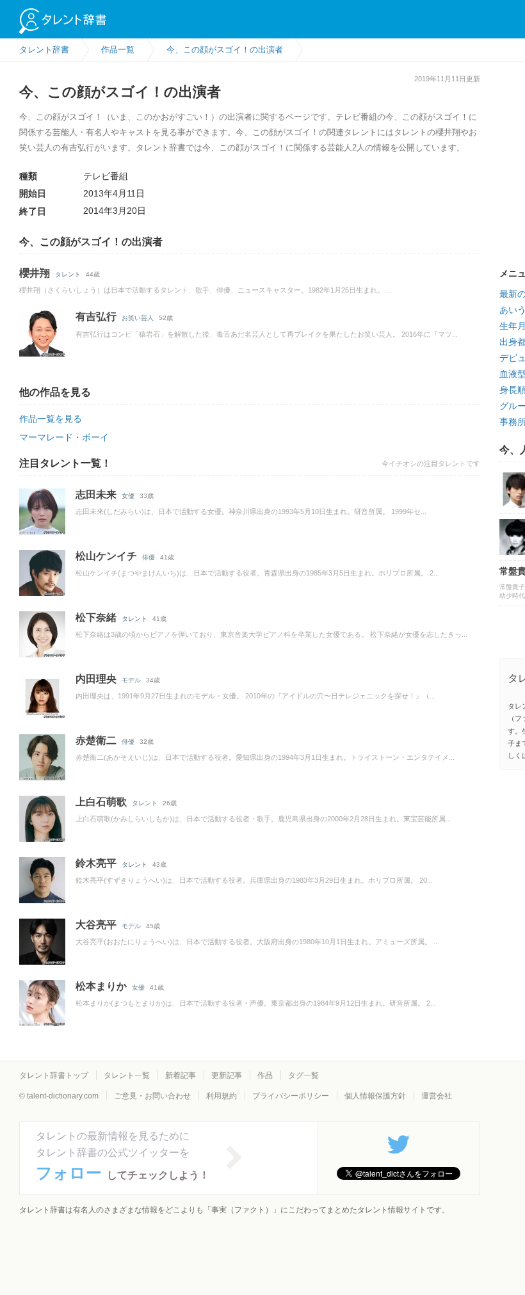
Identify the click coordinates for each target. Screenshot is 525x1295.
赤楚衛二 (96, 740)
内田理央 (96, 678)
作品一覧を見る (50, 419)
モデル (131, 680)
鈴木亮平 (96, 863)
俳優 (148, 557)
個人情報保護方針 (375, 1095)
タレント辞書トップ (53, 1075)
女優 (128, 495)
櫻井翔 (34, 273)
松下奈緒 (96, 617)
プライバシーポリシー (290, 1095)
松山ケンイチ (106, 556)
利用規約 (221, 1095)
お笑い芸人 (138, 317)
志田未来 (96, 494)
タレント (68, 274)
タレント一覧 (127, 1075)
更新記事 (226, 1075)
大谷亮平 (96, 924)
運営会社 (436, 1095)
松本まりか (101, 986)
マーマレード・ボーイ (64, 437)
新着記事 (180, 1075)
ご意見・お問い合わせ (152, 1095)
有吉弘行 (96, 316)
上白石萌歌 (101, 801)
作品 (265, 1075)
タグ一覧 (303, 1075)
